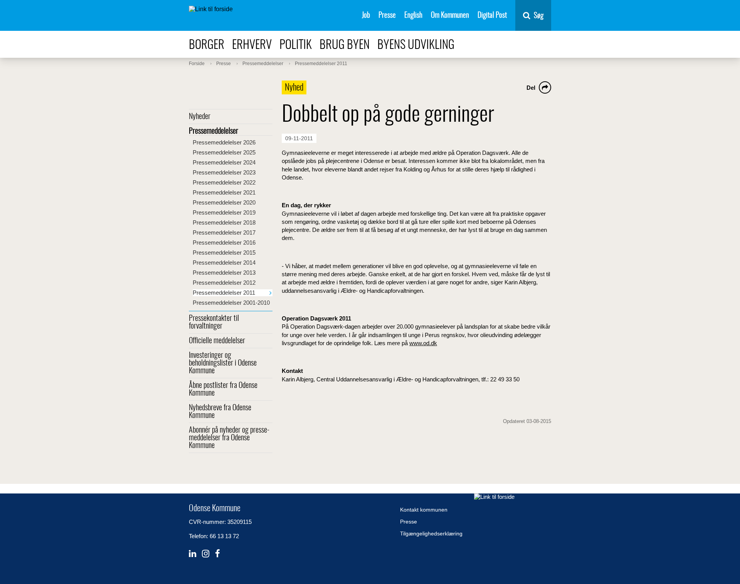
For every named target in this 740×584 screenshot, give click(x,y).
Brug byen (345, 45)
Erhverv (252, 45)
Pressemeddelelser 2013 (224, 272)
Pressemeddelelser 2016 (224, 242)
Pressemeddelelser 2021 (224, 192)
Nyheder (199, 117)
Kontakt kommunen (423, 510)
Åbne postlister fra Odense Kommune (223, 389)
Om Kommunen (450, 15)
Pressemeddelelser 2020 (224, 202)
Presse (387, 15)
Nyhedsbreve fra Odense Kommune (220, 412)
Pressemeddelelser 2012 (224, 282)
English (413, 15)
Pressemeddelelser (213, 131)
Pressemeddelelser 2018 (224, 222)
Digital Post (492, 15)
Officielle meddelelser (217, 341)
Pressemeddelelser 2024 (224, 162)
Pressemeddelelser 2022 (224, 182)
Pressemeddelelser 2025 (224, 152)
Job (366, 15)
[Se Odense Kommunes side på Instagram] (205, 554)
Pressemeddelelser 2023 (224, 172)
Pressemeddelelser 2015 (224, 252)
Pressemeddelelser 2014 (224, 262)
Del (530, 87)
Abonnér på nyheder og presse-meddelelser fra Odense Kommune (229, 438)
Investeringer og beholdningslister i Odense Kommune (223, 363)
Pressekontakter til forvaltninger (214, 322)
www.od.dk (423, 343)
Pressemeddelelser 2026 (224, 142)
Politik (295, 45)
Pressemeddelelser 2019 (224, 212)
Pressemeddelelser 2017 (224, 232)
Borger (206, 45)
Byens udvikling (415, 45)
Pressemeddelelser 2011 (224, 292)
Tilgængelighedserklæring (431, 533)
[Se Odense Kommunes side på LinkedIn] (192, 554)
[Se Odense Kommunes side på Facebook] (217, 554)
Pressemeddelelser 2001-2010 (231, 302)
